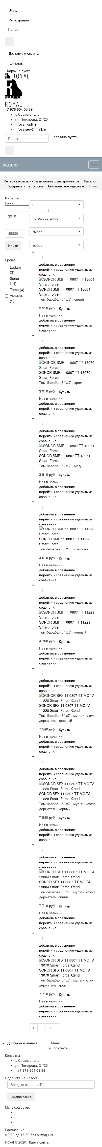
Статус (35, 225)
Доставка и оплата (24, 53)
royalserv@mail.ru (32, 129)
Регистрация (19, 19)
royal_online (27, 124)
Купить (64, 308)
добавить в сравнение (57, 264)
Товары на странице (44, 198)
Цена (34, 212)
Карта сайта (39, 1142)
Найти (13, 245)
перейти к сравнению (56, 269)
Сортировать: (40, 239)
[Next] (57, 1025)
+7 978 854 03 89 (19, 109)
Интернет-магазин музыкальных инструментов (41, 180)
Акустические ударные (66, 185)
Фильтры (12, 197)
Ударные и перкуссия (25, 185)
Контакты (16, 63)
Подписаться (21, 1096)
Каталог (90, 180)
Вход (13, 9)
